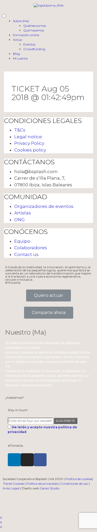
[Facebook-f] (40, 459)
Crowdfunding (34, 49)
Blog (16, 54)
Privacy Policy (29, 143)
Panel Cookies (13, 483)
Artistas (22, 212)
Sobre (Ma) (21, 21)
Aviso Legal (11, 488)
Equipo (22, 241)
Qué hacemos (33, 30)
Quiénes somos (34, 26)
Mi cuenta (20, 58)
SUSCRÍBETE (65, 421)
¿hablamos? (14, 397)
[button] (48, 295)
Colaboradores (30, 247)
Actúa (17, 40)
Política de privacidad (42, 483)
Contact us (26, 254)
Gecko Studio (49, 488)
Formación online (26, 35)
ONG (19, 219)
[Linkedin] (14, 459)
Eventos (29, 44)
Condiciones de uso (74, 483)
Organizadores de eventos (43, 206)
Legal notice (28, 136)
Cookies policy (30, 150)
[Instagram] (27, 459)
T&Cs (19, 130)
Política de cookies (78, 479)
